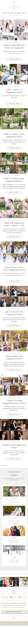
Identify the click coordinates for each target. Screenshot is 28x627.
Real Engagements (14, 42)
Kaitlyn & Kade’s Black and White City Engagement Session (14, 48)
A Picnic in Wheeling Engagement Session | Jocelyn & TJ (14, 403)
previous (4, 465)
